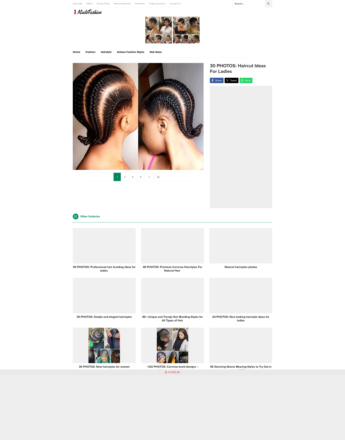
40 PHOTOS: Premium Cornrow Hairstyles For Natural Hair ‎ (172, 268)
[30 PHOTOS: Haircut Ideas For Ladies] (138, 168)
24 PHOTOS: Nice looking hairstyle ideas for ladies (240, 318)
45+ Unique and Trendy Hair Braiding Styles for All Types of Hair (172, 318)
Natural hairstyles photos (241, 267)
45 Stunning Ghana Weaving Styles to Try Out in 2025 (241, 368)
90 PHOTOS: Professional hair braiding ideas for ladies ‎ (104, 268)
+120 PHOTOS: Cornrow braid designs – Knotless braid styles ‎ (172, 368)
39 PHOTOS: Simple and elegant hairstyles (104, 317)
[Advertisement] (241, 147)
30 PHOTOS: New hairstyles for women (104, 367)
